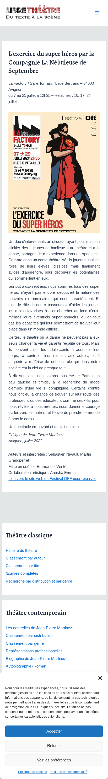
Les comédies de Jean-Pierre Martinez (39, 628)
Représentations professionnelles (34, 651)
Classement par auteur (25, 558)
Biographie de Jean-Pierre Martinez (36, 659)
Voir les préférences (54, 760)
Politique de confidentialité (68, 772)
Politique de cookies (32, 772)
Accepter (54, 731)
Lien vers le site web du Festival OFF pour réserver (52, 479)
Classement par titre (23, 566)
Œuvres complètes (22, 573)
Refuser (54, 745)
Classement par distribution (29, 635)
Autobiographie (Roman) (26, 666)
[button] (100, 678)
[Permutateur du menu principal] (97, 12)
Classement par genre (25, 643)
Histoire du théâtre (21, 550)
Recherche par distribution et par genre (39, 581)
